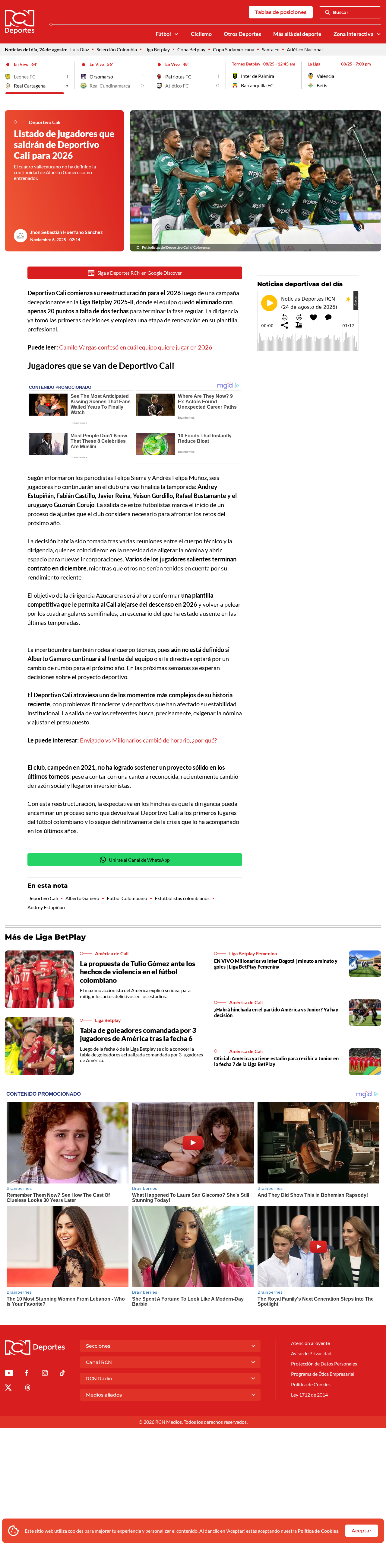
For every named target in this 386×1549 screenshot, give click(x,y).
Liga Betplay (157, 49)
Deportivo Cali (42, 898)
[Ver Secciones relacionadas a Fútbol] (176, 34)
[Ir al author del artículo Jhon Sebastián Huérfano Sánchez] (20, 235)
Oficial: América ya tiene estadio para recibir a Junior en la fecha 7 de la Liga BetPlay (276, 1061)
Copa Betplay (191, 49)
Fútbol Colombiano (127, 898)
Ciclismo (201, 34)
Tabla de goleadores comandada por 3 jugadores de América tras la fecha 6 (138, 1034)
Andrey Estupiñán (46, 907)
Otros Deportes (242, 34)
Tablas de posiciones (280, 12)
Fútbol (163, 34)
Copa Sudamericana (233, 49)
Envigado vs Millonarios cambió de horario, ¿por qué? (148, 740)
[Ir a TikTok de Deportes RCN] (62, 1374)
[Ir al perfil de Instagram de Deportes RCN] (45, 1374)
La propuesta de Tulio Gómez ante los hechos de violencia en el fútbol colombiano (137, 971)
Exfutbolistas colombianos (182, 898)
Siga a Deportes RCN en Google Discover (139, 273)
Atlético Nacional (305, 49)
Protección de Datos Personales (324, 1363)
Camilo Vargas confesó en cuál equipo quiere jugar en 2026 (135, 347)
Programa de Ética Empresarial (322, 1374)
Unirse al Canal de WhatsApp (139, 860)
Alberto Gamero (82, 898)
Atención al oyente (310, 1343)
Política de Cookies (318, 1531)
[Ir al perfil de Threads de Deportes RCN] (27, 1388)
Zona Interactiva (353, 34)
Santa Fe (270, 49)
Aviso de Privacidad (311, 1353)
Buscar (340, 12)
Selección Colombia (116, 49)
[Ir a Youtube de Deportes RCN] (9, 1374)
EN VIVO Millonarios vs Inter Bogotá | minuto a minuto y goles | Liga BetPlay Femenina (275, 963)
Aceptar (362, 1531)
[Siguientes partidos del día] (376, 75)
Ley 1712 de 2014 (309, 1394)
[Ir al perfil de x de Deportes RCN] (8, 1388)
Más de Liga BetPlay (45, 936)
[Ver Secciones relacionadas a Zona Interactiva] (378, 34)
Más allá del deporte (297, 34)
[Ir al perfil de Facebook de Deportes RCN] (26, 1374)
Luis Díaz (79, 49)
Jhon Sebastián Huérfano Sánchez (66, 232)
